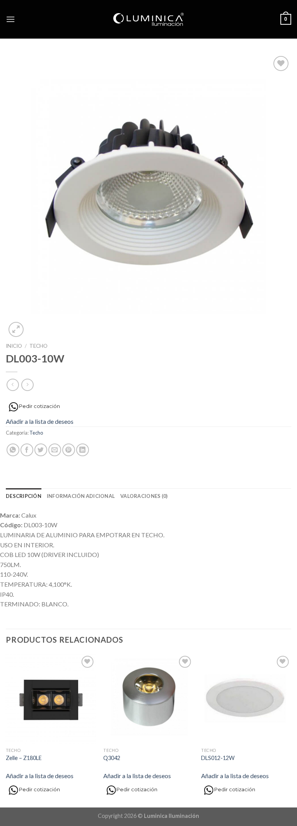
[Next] (291, 730)
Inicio (14, 346)
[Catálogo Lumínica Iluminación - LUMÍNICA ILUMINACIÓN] (148, 19)
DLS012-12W (218, 758)
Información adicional (81, 496)
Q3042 (111, 758)
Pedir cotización (39, 406)
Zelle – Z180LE (24, 758)
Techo (38, 346)
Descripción (23, 496)
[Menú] (10, 19)
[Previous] (6, 730)
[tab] (23, 496)
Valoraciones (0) (143, 496)
